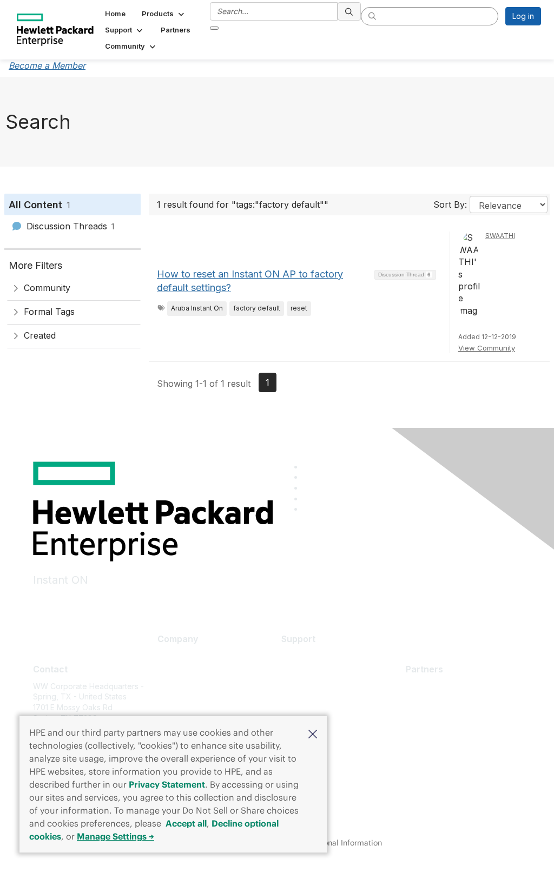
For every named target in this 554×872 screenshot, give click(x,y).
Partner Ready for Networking (459, 718)
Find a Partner (431, 686)
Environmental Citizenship (202, 704)
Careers (171, 671)
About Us (173, 655)
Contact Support (310, 671)
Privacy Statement (167, 784)
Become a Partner (438, 701)
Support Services (312, 655)
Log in (523, 16)
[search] (349, 11)
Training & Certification (321, 687)
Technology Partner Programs (459, 734)
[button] (312, 733)
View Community (486, 347)
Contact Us (176, 687)
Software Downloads (318, 704)
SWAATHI (500, 236)
